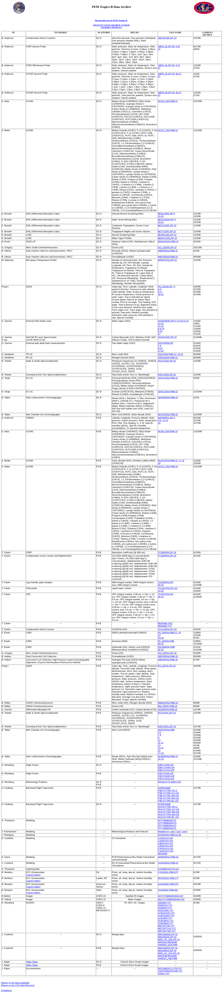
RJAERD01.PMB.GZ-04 (169, 835)
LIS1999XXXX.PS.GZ (168, 869)
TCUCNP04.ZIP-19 (167, 629)
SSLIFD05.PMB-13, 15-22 (170, 354)
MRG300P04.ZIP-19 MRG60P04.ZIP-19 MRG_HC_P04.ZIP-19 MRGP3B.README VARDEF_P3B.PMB (168, 953)
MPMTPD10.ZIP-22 (167, 260)
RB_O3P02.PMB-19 (167, 706)
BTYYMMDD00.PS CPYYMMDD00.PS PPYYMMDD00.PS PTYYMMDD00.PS (167, 824)
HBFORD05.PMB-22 (168, 257)
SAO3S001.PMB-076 (168, 884)
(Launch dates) (33, 875)
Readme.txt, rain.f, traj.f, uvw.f (172, 831)
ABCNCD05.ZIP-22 (167, 38)
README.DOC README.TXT (165, 624)
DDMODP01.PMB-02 (168, 857)
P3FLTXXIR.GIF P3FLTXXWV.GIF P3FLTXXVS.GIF (166, 776)
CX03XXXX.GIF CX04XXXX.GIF (165, 849)
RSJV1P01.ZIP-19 (167, 713)
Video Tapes (32, 962)
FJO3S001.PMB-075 (168, 872)
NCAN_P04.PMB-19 (167, 431)
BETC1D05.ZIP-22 (167, 231)
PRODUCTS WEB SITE (169, 782)
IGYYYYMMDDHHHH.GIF (170, 896)
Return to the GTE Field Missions (18, 985)
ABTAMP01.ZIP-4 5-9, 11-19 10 (166, 420)
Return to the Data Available (15, 983)
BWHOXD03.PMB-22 (168, 241)
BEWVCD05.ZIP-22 (167, 238)
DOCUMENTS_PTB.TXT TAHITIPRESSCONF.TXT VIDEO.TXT (170, 971)
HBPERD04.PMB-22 (168, 251)
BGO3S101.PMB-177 (168, 878)
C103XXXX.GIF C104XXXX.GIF (165, 839)
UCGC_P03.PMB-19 (168, 466)
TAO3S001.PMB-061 (168, 890)
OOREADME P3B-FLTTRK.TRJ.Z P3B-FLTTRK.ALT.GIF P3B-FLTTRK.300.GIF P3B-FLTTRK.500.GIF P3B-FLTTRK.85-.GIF (168, 794)
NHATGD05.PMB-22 (168, 414)
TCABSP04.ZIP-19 (167, 552)
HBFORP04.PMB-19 (168, 656)
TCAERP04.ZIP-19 (167, 556)
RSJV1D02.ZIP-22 (167, 361)
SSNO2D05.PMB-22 (168, 357)
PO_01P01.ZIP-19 (167, 666)
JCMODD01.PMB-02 (168, 863)
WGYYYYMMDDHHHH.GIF (171, 899)
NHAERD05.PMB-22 (168, 397)
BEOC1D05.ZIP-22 (167, 225)
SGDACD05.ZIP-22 (167, 337)
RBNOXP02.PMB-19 (168, 703)
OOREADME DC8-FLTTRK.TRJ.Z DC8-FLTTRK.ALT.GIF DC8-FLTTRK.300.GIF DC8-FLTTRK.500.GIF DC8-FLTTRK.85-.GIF (168, 810)
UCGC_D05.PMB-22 (168, 130)
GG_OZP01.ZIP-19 (167, 653)
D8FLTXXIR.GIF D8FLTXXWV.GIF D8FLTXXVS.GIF (166, 767)
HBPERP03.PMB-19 (168, 660)
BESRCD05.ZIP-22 (167, 235)
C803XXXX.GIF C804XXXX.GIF (165, 844)
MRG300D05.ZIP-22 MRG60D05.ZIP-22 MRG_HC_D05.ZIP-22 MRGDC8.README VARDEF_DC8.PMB (169, 939)
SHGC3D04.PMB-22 (168, 391)
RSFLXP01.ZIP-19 (167, 726)
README (162, 854)
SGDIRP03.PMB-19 (167, 709)
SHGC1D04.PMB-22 (168, 378)
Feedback (6, 990)
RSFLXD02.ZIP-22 (167, 374)
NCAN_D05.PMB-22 (168, 101)
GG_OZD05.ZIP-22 (167, 247)
